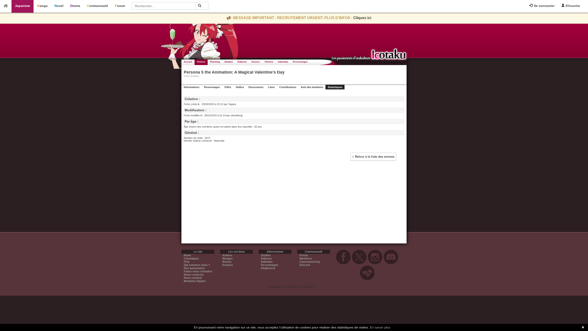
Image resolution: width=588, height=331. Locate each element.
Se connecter (543, 6)
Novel (58, 6)
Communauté (97, 6)
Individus (283, 61)
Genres (256, 61)
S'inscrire (572, 6)
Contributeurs (287, 87)
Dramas (227, 265)
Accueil (188, 61)
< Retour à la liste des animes (373, 156)
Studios (228, 61)
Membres (306, 258)
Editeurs (266, 258)
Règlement (268, 268)
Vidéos (240, 87)
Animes (201, 61)
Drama (75, 6)
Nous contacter (194, 274)
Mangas (227, 258)
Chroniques (191, 258)
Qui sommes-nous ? (197, 265)
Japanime (22, 6)
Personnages (300, 61)
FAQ (186, 261)
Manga (42, 6)
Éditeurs (242, 61)
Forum (120, 6)
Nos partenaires (194, 268)
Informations (191, 87)
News (187, 255)
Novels (227, 261)
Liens (271, 87)
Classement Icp (310, 261)
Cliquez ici (362, 18)
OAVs (227, 87)
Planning (215, 61)
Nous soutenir (193, 278)
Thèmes (268, 61)
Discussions (256, 87)
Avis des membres (312, 87)
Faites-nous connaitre (198, 271)
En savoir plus (380, 327)
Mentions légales (195, 281)
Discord (305, 265)
